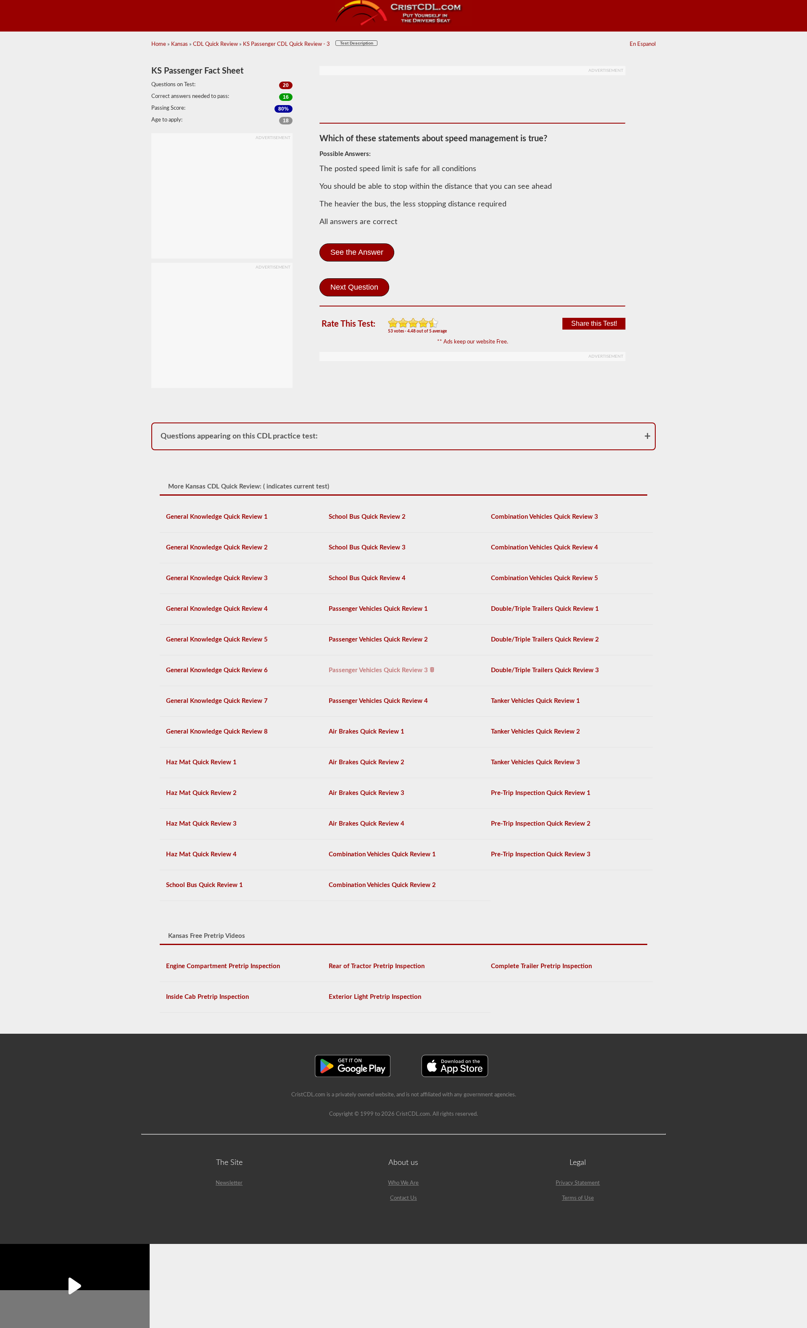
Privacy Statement (578, 1183)
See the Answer (356, 252)
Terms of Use (578, 1198)
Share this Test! (594, 323)
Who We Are (403, 1183)
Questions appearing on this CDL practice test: (239, 436)
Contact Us (403, 1198)
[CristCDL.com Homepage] (403, 24)
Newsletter (229, 1183)
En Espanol (643, 44)
